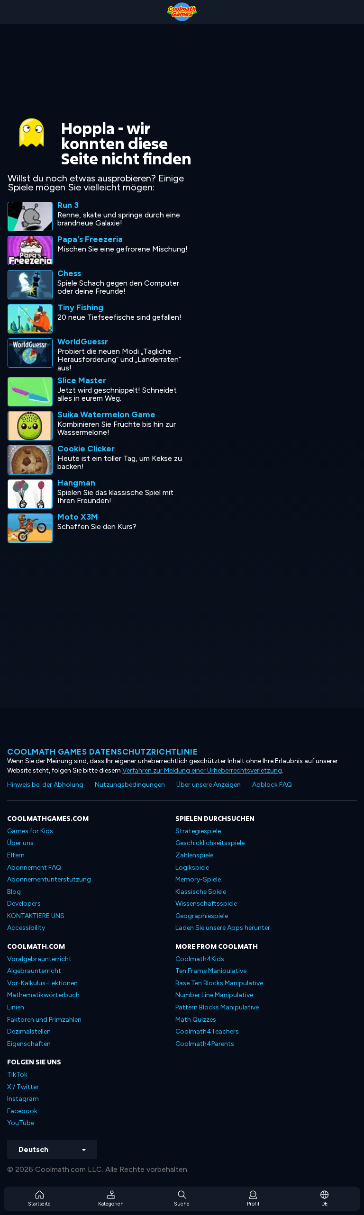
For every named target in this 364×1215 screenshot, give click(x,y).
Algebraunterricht (34, 971)
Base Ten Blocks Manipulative (219, 983)
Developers (24, 904)
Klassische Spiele (200, 892)
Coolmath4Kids (199, 959)
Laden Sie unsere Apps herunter (222, 928)
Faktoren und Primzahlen (44, 1020)
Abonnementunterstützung (49, 879)
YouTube (20, 1123)
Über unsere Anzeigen (208, 785)
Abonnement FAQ (34, 868)
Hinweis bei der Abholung (45, 785)
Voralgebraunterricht (39, 959)
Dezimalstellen (29, 1031)
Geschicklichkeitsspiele (210, 843)
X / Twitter (23, 1087)
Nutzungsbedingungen (130, 785)
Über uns (20, 843)
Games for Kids (30, 831)
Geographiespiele (201, 916)
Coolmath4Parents (204, 1044)
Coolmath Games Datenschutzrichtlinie (102, 751)
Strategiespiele (198, 831)
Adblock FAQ (272, 785)
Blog (14, 892)
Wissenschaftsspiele (206, 904)
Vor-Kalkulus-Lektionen (42, 983)
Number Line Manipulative (214, 995)
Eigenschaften (29, 1044)
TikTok (17, 1075)
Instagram (23, 1099)
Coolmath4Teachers (207, 1031)
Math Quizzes (195, 1020)
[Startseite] (182, 11)
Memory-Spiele (198, 879)
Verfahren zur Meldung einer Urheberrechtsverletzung (202, 770)
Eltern (16, 855)
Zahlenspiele (194, 855)
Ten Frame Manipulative (210, 971)
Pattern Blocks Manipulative (217, 1007)
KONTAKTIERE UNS (35, 916)
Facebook (22, 1111)
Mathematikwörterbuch (43, 995)
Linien (15, 1007)
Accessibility (26, 928)
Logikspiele (192, 868)
